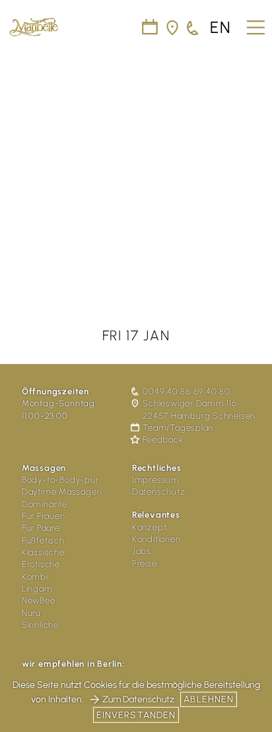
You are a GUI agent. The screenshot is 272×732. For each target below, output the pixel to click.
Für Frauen (43, 516)
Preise (144, 563)
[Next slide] (253, 163)
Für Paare (41, 528)
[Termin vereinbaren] (193, 28)
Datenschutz (159, 492)
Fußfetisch (43, 540)
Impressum (156, 480)
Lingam (37, 589)
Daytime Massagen (62, 492)
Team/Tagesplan (178, 428)
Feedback (163, 440)
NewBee (38, 600)
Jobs (141, 551)
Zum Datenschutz (138, 699)
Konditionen (156, 539)
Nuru (31, 613)
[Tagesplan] (150, 28)
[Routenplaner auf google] (173, 28)
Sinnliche (40, 625)
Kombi (35, 577)
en (221, 28)
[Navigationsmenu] (254, 22)
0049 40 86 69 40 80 (186, 391)
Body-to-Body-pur (60, 480)
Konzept (149, 527)
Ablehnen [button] (209, 699)
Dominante (44, 504)
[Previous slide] (18, 163)
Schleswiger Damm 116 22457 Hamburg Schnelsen (199, 409)
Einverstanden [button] (136, 715)
